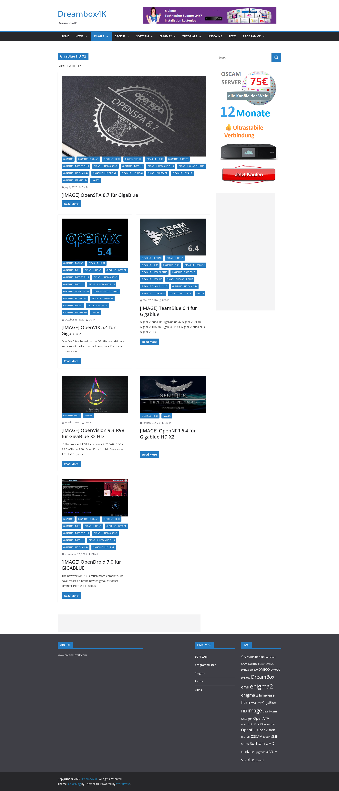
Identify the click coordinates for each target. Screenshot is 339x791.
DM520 (270, 664)
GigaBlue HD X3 (155, 159)
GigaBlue (269, 702)
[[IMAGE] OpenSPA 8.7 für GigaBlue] (134, 116)
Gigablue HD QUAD (88, 159)
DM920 (275, 669)
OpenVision (266, 730)
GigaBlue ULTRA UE (182, 173)
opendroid (247, 724)
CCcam (261, 663)
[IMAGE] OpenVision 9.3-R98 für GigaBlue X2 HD (93, 433)
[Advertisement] (245, 251)
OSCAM (256, 736)
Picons (199, 681)
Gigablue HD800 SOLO (105, 166)
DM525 (245, 669)
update (247, 751)
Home (65, 36)
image (255, 710)
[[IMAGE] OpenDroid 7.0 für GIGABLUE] (95, 497)
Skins (198, 690)
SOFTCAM (142, 36)
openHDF (269, 724)
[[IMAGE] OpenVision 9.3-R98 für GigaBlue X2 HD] (95, 394)
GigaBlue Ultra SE (157, 173)
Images (99, 36)
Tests (233, 36)
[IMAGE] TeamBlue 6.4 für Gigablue (168, 311)
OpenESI (258, 724)
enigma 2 (249, 695)
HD (244, 711)
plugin (267, 737)
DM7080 (245, 677)
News (79, 36)
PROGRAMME (252, 36)
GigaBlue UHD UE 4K (132, 173)
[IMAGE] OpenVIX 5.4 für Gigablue (89, 330)
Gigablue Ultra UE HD (75, 180)
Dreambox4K (82, 13)
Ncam (273, 711)
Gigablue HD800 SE (178, 159)
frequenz (256, 703)
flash (245, 702)
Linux (265, 711)
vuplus (248, 759)
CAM (244, 664)
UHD (270, 743)
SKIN (275, 736)
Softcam (257, 743)
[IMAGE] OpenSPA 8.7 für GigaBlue (100, 195)
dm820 (254, 669)
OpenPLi (248, 729)
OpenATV (261, 718)
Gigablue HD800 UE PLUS (161, 166)
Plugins (200, 673)
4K (243, 656)
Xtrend (260, 760)
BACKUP (120, 36)
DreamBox (262, 677)
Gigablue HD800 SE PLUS (76, 166)
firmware (267, 695)
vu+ (273, 751)
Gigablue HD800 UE (132, 166)
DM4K (85, 187)
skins (245, 743)
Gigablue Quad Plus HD (191, 166)
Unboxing (215, 36)
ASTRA (250, 657)
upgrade (260, 752)
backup (260, 657)
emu (245, 687)
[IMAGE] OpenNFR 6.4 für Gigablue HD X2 (168, 433)
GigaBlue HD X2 (133, 159)
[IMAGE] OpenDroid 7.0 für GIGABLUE (91, 564)
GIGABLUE (68, 159)
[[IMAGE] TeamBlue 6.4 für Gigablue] (173, 237)
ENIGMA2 (165, 36)
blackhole (270, 657)
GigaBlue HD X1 (111, 159)
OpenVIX (245, 737)
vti (267, 752)
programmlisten (205, 665)
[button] (85, 36)
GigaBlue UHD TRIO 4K (104, 173)
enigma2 (261, 686)
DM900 (264, 669)
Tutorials (189, 36)
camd (252, 663)
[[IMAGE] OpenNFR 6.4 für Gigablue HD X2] (173, 394)
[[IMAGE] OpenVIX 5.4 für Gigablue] (95, 240)
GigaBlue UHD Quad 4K (75, 173)
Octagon (246, 719)
